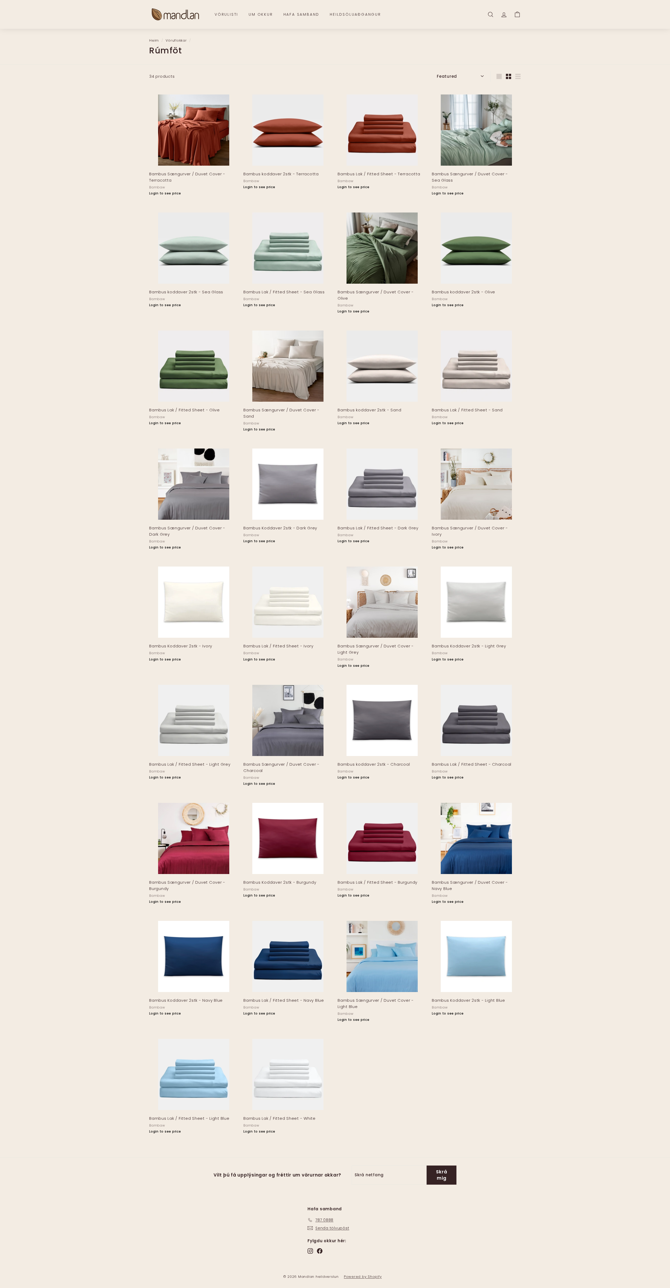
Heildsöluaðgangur (355, 14)
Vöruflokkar (176, 40)
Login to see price (165, 193)
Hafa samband (301, 14)
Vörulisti (226, 14)
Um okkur (261, 14)
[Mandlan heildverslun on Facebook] (319, 1251)
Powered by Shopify (363, 1276)
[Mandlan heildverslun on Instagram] (310, 1251)
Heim (154, 40)
